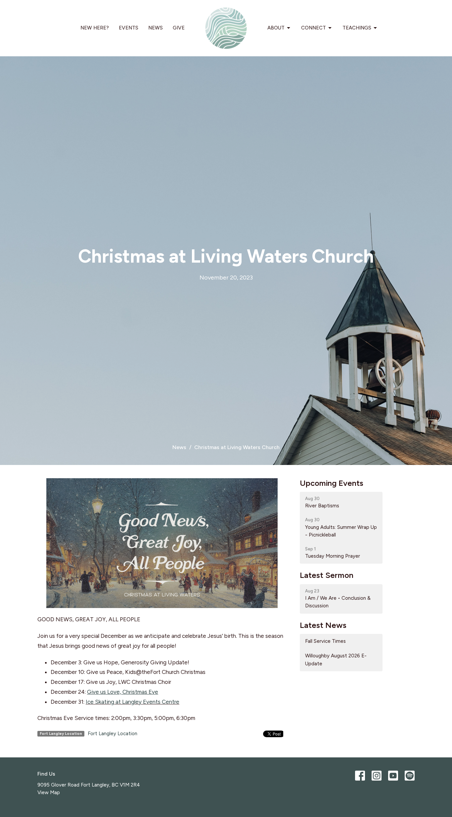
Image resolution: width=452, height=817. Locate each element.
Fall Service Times (325, 641)
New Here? (94, 28)
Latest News (323, 625)
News (155, 28)
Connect (313, 28)
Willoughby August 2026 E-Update (336, 659)
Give (179, 28)
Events (128, 28)
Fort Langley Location (112, 734)
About (276, 28)
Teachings (356, 28)
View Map (48, 792)
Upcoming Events (331, 483)
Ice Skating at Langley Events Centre (132, 701)
